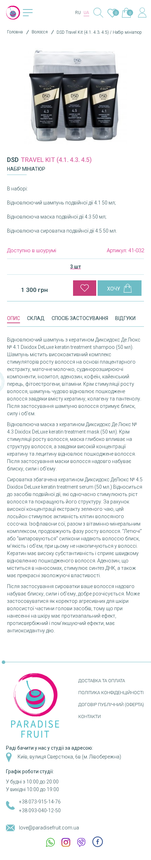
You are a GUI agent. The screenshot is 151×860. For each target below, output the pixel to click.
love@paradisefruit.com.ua (49, 827)
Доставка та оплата (101, 680)
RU (78, 12)
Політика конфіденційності (111, 692)
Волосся (40, 32)
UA (86, 12)
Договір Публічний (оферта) (111, 704)
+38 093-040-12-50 (40, 810)
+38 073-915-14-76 (40, 801)
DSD (13, 159)
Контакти (89, 716)
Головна (15, 32)
